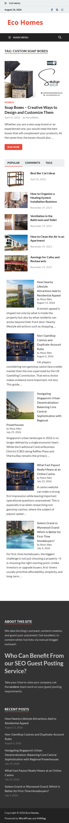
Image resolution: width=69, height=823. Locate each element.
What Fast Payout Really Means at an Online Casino (49, 469)
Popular (13, 162)
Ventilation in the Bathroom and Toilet (43, 218)
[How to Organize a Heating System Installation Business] (16, 194)
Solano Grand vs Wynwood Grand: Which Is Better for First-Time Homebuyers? (49, 531)
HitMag (41, 818)
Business (9, 102)
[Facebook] (52, 9)
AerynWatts (32, 117)
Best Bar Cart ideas (42, 173)
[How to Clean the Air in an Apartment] (16, 237)
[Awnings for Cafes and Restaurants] (16, 257)
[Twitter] (57, 9)
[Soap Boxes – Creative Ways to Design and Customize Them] (34, 79)
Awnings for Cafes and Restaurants (45, 259)
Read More (12, 146)
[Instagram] (62, 9)
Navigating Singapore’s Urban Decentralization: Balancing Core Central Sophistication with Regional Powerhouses (32, 754)
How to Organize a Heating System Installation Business (43, 197)
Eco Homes (25, 22)
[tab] (13, 163)
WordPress (25, 818)
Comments (32, 162)
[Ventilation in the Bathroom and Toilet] (16, 216)
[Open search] (60, 37)
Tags (49, 162)
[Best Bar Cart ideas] (16, 173)
